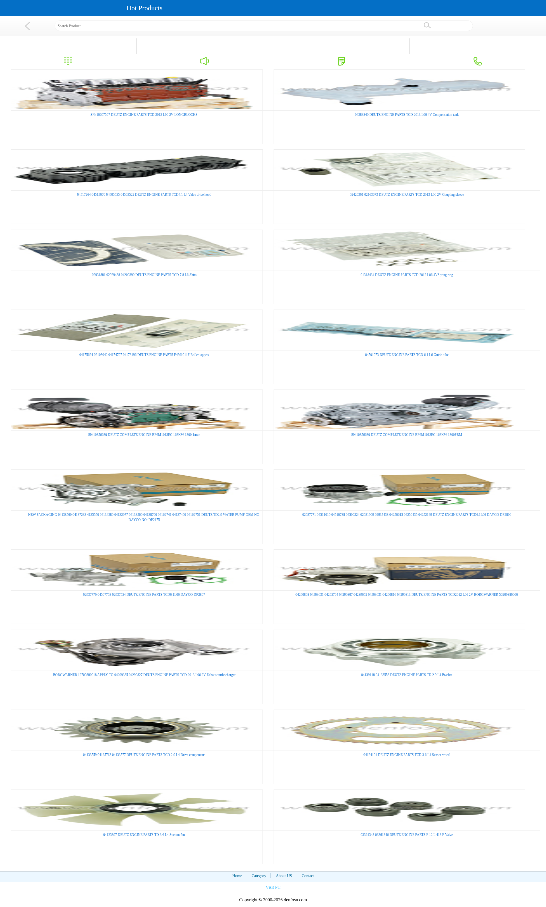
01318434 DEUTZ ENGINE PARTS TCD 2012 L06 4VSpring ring (407, 275)
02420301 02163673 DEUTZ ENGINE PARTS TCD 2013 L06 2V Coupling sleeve (407, 195)
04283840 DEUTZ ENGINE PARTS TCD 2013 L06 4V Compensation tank (407, 115)
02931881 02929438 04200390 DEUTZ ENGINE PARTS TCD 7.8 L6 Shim (144, 275)
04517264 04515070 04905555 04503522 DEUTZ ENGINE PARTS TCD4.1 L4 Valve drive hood (144, 195)
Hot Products (144, 8)
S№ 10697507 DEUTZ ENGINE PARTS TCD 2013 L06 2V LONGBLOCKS (144, 115)
